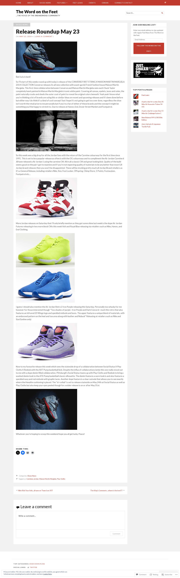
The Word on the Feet (37, 11)
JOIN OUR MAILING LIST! (144, 25)
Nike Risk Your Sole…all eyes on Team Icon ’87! (35, 491)
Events (92, 3)
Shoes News (45, 3)
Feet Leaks (78, 3)
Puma (42, 564)
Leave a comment (43, 36)
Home (18, 3)
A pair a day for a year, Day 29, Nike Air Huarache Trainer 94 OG (153, 104)
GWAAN (105, 3)
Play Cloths (61, 479)
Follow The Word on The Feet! (149, 48)
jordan (36, 479)
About (30, 3)
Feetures (61, 3)
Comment (116, 534)
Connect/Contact (124, 3)
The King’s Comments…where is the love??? (106, 491)
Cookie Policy (47, 574)
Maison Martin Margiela (47, 479)
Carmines (29, 479)
